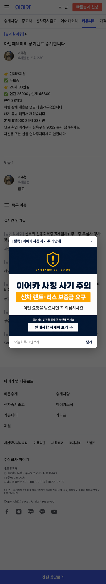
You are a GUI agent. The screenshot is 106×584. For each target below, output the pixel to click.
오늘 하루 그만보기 (26, 342)
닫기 (89, 342)
